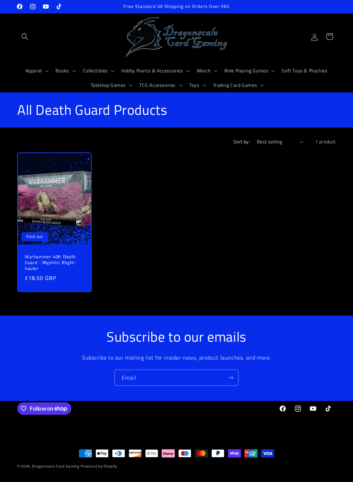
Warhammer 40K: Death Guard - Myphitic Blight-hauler (51, 262)
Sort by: (241, 141)
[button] (24, 36)
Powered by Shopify (99, 466)
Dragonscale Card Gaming (56, 466)
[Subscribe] (230, 378)
